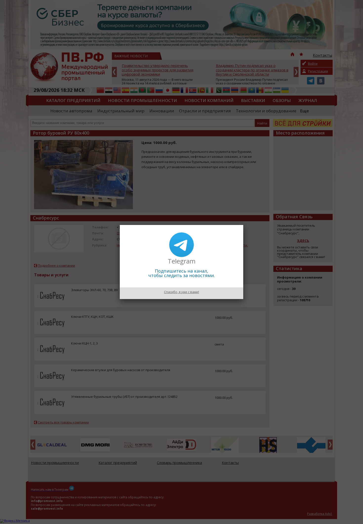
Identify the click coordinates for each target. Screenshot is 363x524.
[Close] (243, 225)
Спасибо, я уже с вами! (181, 292)
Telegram (182, 261)
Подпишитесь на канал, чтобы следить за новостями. (181, 273)
